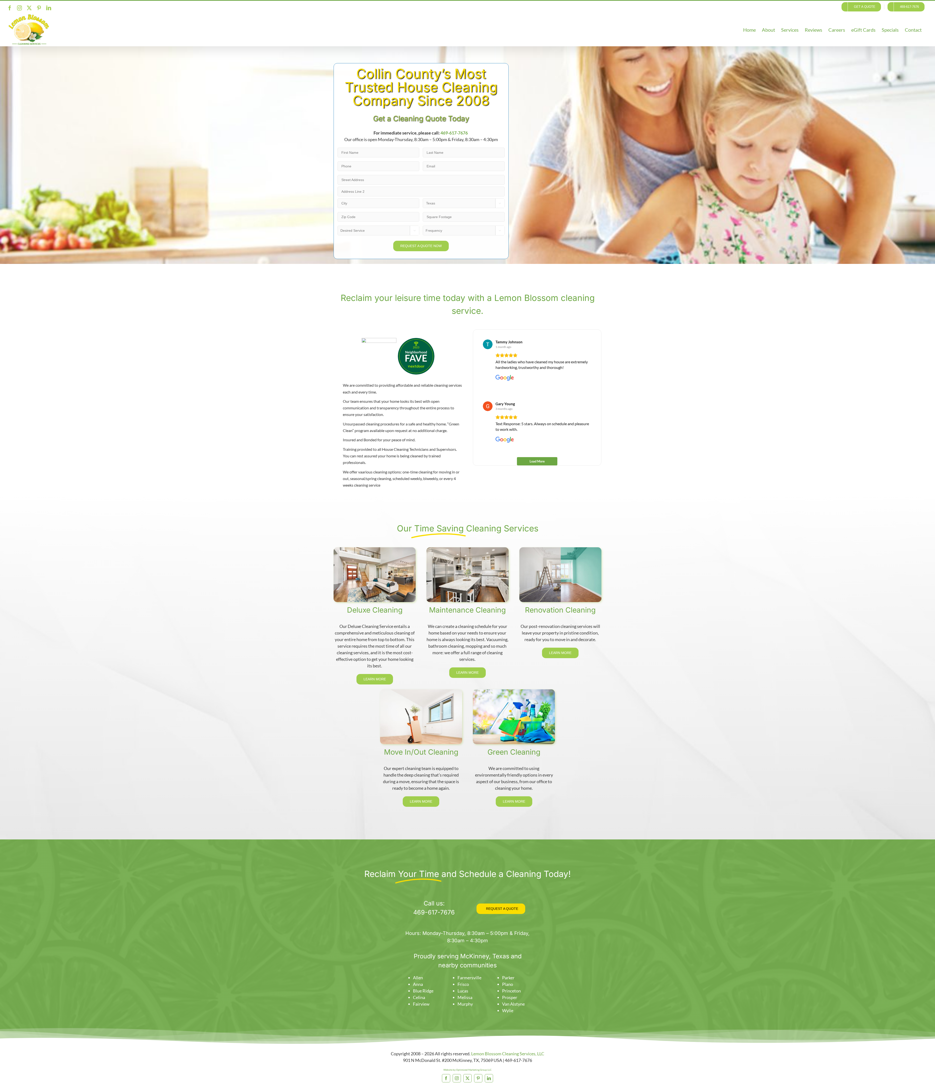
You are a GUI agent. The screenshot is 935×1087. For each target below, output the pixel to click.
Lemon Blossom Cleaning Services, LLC (507, 1053)
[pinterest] (478, 1078)
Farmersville (469, 977)
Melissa (465, 997)
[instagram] (457, 1078)
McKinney (474, 956)
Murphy (465, 1004)
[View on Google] (488, 344)
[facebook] (446, 1078)
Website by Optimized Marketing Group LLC (467, 1069)
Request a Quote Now (421, 246)
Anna (418, 984)
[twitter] (467, 1078)
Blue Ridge (423, 990)
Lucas (463, 990)
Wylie (507, 1010)
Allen (418, 977)
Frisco (463, 984)
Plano (507, 984)
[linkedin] (489, 1078)
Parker (508, 977)
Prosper (509, 997)
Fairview (421, 1004)
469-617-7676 (454, 132)
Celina (419, 997)
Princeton (511, 990)
